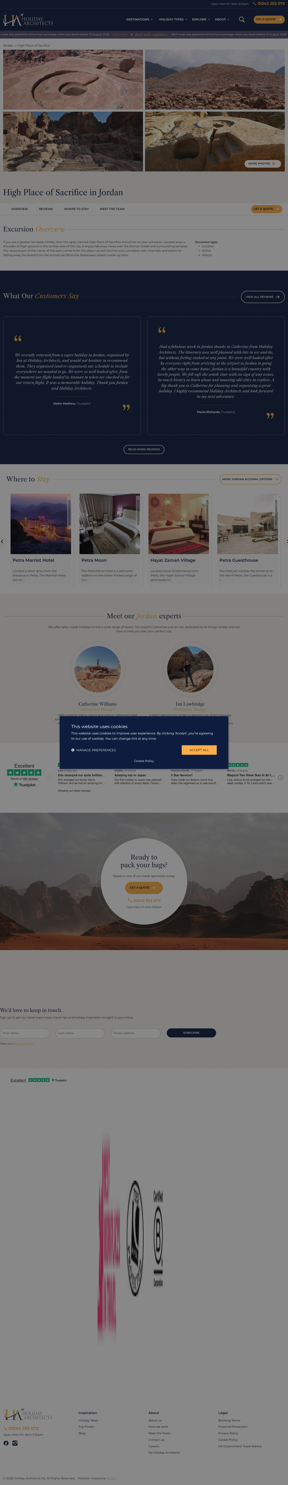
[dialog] (144, 742)
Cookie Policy (144, 761)
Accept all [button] (199, 750)
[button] (93, 750)
